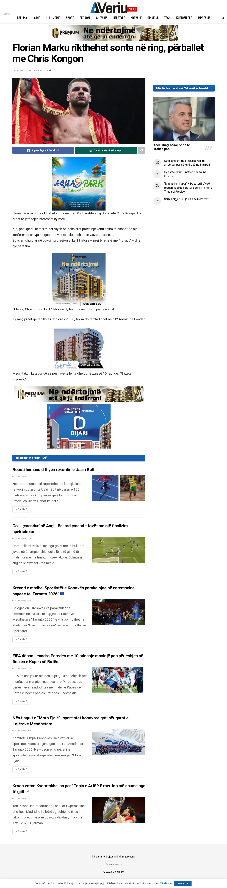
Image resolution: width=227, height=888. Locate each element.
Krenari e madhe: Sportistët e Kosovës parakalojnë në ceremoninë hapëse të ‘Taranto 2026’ (73, 591)
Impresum (204, 17)
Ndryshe (136, 17)
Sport (70, 17)
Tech (167, 17)
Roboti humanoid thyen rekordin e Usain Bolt (53, 470)
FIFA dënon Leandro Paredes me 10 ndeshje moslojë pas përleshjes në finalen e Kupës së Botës (77, 659)
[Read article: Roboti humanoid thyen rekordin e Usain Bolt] (118, 488)
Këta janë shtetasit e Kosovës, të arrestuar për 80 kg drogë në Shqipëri (187, 163)
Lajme (36, 17)
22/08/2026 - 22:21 (22, 476)
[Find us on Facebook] (6, 20)
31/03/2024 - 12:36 (21, 70)
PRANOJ (183, 883)
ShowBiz (101, 17)
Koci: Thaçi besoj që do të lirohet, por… (171, 147)
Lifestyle (119, 17)
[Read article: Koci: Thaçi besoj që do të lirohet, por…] (184, 119)
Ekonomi (85, 17)
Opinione (153, 17)
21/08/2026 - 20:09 (22, 730)
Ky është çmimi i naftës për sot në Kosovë (185, 174)
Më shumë (23, 509)
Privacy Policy (113, 864)
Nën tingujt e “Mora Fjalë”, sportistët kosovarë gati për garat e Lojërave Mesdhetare (70, 721)
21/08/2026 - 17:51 (22, 798)
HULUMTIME (53, 17)
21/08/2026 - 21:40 (22, 668)
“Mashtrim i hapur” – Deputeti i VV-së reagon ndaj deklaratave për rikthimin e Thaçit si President (188, 188)
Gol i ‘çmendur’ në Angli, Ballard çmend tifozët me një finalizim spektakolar (70, 529)
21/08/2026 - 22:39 (22, 600)
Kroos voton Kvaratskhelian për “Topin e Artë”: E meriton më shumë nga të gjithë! (78, 789)
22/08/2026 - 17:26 (22, 538)
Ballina (22, 17)
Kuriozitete (184, 17)
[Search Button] (223, 18)
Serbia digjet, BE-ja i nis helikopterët (186, 199)
